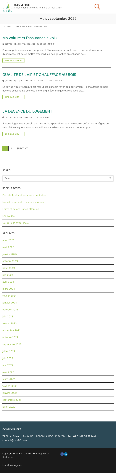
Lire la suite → (13, 60)
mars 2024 (8, 288)
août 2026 (8, 240)
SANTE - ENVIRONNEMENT (51, 81)
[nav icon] (107, 7)
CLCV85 (8, 44)
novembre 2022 (11, 330)
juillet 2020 (8, 406)
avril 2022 (8, 372)
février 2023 (9, 323)
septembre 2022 (11, 344)
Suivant (22, 148)
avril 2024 (8, 281)
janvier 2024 (9, 302)
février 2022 (9, 385)
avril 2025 (8, 247)
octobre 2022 (10, 337)
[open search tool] (97, 7)
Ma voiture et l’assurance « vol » (30, 38)
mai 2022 (7, 365)
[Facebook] (62, 454)
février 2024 (9, 295)
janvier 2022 (9, 392)
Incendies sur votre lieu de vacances (23, 202)
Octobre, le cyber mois (15, 222)
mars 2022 (8, 378)
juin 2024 (7, 274)
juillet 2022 (8, 351)
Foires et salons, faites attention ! (21, 209)
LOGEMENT (44, 117)
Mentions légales (12, 465)
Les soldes (8, 215)
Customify (7, 457)
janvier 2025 (9, 254)
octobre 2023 (10, 309)
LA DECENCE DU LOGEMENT (27, 111)
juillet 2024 (8, 267)
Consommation (47, 44)
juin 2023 (7, 316)
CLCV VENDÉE (22, 5)
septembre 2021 (11, 399)
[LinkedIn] (65, 454)
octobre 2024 (10, 260)
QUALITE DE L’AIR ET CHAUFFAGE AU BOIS (39, 74)
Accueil (7, 26)
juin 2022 (7, 358)
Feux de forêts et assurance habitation (24, 195)
